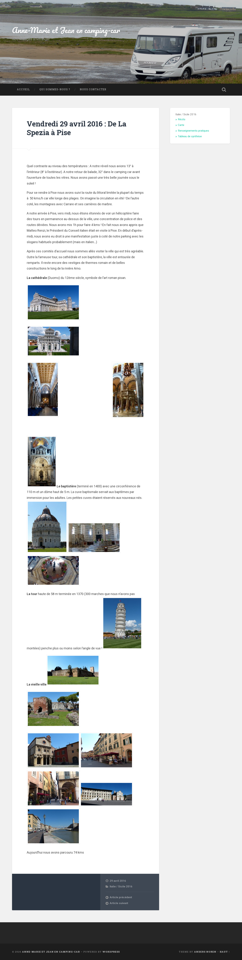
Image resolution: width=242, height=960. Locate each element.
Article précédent (121, 897)
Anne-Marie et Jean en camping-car (66, 30)
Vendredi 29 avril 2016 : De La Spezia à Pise (76, 128)
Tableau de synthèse (190, 136)
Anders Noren (205, 951)
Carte (181, 125)
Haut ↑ (225, 951)
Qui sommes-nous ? (54, 89)
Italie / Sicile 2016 (121, 886)
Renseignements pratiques (193, 130)
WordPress (111, 951)
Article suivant (119, 903)
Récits (181, 119)
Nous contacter (93, 89)
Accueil (23, 89)
